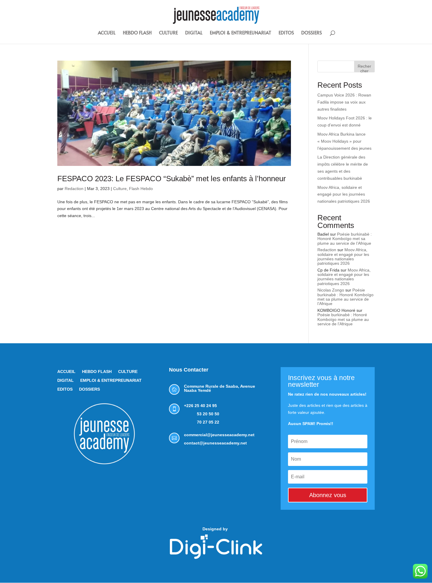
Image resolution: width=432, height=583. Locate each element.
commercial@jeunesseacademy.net (219, 434)
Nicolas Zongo (330, 290)
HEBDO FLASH (137, 33)
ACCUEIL (106, 33)
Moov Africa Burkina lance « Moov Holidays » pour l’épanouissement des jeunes (344, 141)
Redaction (74, 188)
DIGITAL (193, 33)
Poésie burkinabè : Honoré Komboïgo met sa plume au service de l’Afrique (344, 239)
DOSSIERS (311, 33)
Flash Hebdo (141, 188)
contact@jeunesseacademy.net (215, 443)
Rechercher (364, 68)
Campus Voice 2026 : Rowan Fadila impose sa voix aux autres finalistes (344, 102)
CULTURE (168, 33)
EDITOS (286, 33)
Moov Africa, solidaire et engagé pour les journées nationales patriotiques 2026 (343, 194)
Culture (120, 188)
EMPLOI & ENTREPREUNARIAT (240, 33)
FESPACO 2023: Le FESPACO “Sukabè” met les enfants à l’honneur (172, 178)
